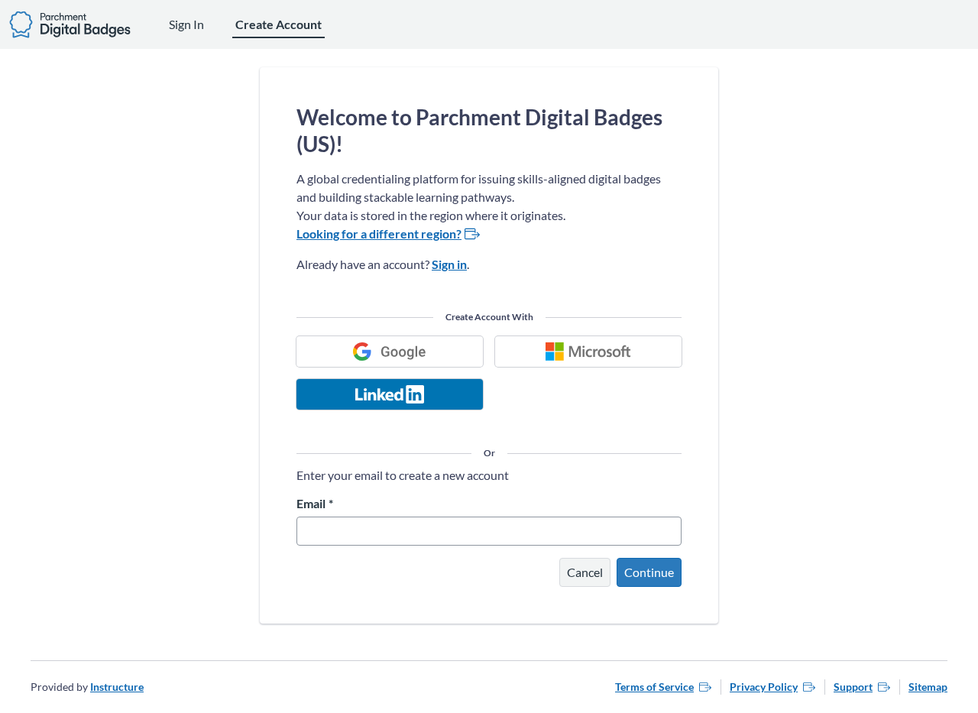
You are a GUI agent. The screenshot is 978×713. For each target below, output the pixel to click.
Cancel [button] (585, 572)
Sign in (449, 264)
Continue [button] (649, 572)
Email (314, 503)
